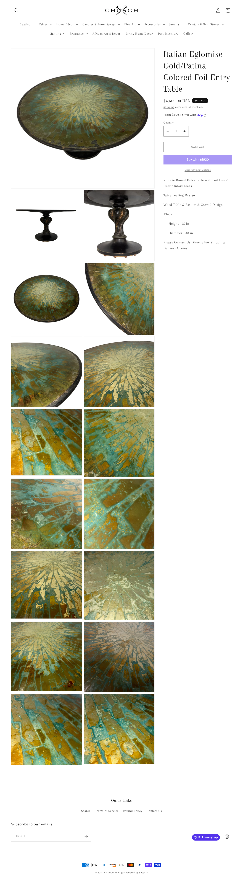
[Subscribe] (86, 836)
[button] (16, 10)
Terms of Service (106, 811)
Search (86, 811)
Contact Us (154, 811)
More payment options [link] (198, 169)
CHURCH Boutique (114, 872)
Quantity (168, 122)
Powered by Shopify (137, 872)
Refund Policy (132, 811)
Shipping (168, 106)
